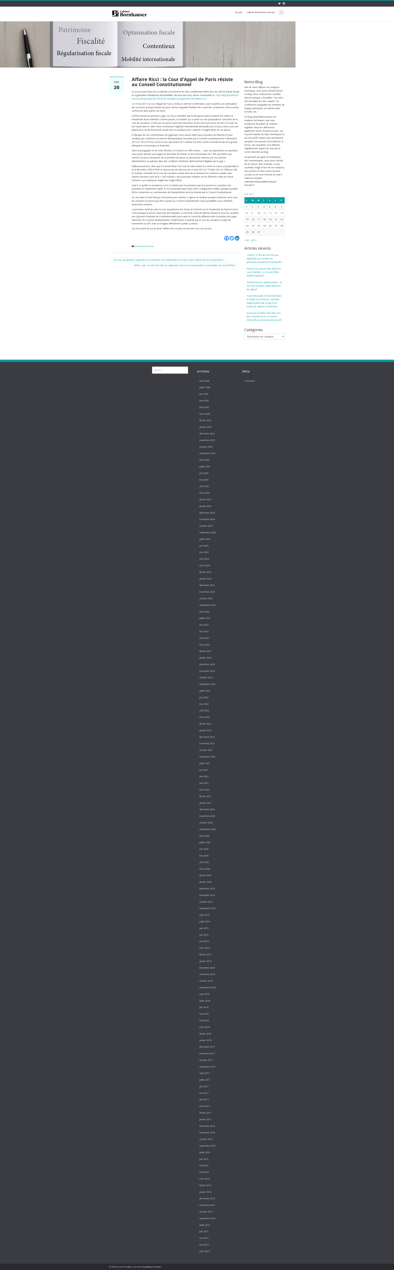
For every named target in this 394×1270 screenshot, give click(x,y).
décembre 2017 (207, 1046)
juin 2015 (203, 1231)
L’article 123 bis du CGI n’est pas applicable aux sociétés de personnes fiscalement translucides (264, 258)
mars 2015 (204, 1251)
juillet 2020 (204, 842)
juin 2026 (203, 394)
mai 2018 (204, 1014)
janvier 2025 (205, 506)
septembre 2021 (207, 756)
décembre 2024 (207, 512)
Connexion (249, 380)
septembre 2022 (207, 684)
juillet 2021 (204, 763)
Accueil (238, 12)
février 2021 (205, 796)
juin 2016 (203, 1159)
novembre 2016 (207, 1132)
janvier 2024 (205, 578)
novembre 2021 (207, 743)
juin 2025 (203, 473)
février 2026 (205, 420)
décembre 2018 (207, 967)
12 (270, 213)
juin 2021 (203, 769)
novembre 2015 (207, 1205)
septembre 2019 (207, 908)
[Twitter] (231, 236)
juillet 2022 (204, 690)
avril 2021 (204, 783)
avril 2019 (204, 941)
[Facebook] (226, 236)
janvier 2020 (205, 882)
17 (258, 219)
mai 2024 (204, 552)
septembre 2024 (207, 532)
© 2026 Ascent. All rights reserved (125, 1266)
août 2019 (204, 915)
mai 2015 (204, 1238)
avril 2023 (204, 638)
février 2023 (205, 651)
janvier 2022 (205, 730)
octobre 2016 (206, 1139)
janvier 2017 (205, 1119)
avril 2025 (204, 486)
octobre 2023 (206, 598)
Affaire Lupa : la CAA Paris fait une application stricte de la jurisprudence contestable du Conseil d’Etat (185, 265)
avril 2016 (204, 1172)
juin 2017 (203, 1086)
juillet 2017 (204, 1079)
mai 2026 (204, 400)
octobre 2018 (206, 981)
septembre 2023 (207, 605)
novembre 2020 (207, 816)
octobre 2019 (206, 901)
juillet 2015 (204, 1224)
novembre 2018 (207, 974)
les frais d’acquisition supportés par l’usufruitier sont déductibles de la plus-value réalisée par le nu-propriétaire (167, 259)
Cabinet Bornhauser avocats (261, 12)
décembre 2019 (207, 888)
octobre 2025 (206, 446)
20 (276, 219)
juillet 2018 (204, 1000)
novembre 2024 (207, 519)
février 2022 (205, 723)
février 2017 (205, 1112)
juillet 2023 (204, 618)
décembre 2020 (207, 809)
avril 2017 (204, 1099)
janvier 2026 (205, 427)
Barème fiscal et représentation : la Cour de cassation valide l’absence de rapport (264, 286)
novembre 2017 (207, 1053)
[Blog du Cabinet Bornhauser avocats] (129, 13)
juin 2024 (203, 545)
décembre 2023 (207, 585)
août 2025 (204, 460)
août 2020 (204, 835)
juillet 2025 (204, 466)
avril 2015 (204, 1244)
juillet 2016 (204, 1152)
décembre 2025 (207, 433)
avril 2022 (204, 710)
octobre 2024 (206, 526)
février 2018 (205, 1033)
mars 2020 (204, 868)
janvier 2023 (205, 657)
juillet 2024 (204, 539)
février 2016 (205, 1185)
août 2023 (204, 611)
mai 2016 (204, 1165)
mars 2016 (204, 1178)
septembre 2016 (207, 1145)
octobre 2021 (206, 750)
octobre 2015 (206, 1211)
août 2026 (204, 380)
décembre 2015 (207, 1198)
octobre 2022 (206, 677)
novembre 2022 (207, 671)
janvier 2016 (205, 1191)
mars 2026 (204, 413)
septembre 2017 (207, 1066)
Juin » (253, 240)
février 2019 (205, 954)
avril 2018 (204, 1020)
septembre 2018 (207, 987)
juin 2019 (203, 928)
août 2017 (204, 1073)
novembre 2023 (207, 591)
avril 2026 (204, 407)
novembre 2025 (207, 440)
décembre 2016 (207, 1126)
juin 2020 (203, 849)
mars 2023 (204, 644)
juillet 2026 (204, 387)
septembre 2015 (207, 1218)
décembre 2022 (207, 664)
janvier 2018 (205, 1040)
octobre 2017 (206, 1060)
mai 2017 (204, 1093)
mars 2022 (204, 717)
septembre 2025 (207, 453)
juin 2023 (203, 624)
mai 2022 (204, 703)
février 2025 (205, 499)
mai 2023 (204, 631)
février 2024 (205, 572)
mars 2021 (204, 789)
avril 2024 (204, 558)
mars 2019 (204, 948)
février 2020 (205, 875)
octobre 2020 (206, 822)
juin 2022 (203, 697)
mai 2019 (204, 934)
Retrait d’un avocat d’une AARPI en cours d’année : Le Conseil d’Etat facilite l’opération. (264, 272)
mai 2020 (204, 855)
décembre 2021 (207, 736)
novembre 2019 (207, 895)
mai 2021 (204, 776)
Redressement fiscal (143, 246)
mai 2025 (204, 479)
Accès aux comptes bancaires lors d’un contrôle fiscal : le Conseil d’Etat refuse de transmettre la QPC (264, 316)
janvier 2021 (205, 802)
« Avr (246, 240)
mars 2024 (204, 565)
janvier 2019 (205, 961)
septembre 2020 (207, 829)
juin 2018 (203, 1007)
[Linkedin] (237, 236)
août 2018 (204, 994)
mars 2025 (204, 493)
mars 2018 (204, 1027)
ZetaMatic (156, 1266)
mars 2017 (204, 1106)
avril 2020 (204, 862)
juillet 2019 (204, 921)
